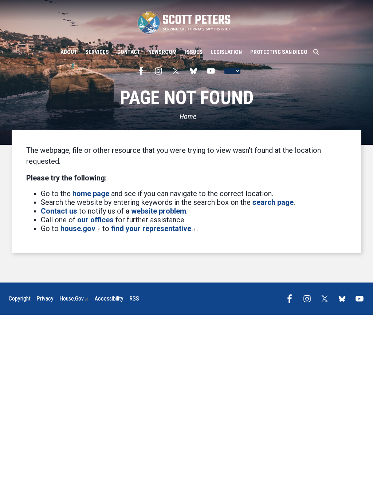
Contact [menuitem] (128, 52)
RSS (134, 298)
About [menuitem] (68, 52)
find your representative (151, 228)
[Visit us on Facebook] (143, 70)
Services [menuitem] (97, 52)
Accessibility (109, 298)
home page (90, 193)
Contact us (59, 211)
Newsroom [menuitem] (162, 52)
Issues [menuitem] (194, 52)
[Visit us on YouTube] (212, 70)
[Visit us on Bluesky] (195, 70)
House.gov (71, 298)
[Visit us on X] (177, 70)
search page (273, 202)
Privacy (45, 298)
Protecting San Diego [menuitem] (278, 52)
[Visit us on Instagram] (160, 70)
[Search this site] (316, 52)
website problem (158, 211)
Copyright (20, 298)
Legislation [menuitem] (226, 52)
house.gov (77, 228)
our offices (95, 219)
